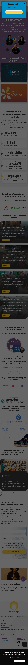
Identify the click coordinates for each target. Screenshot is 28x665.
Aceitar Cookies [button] (20, 660)
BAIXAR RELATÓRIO (14, 12)
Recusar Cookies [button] (8, 660)
